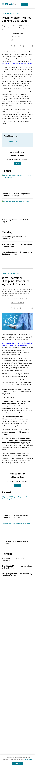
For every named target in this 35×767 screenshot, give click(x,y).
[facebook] (11, 46)
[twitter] (17, 46)
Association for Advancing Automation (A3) (17, 63)
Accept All (17, 763)
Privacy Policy (28, 759)
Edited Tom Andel (17, 33)
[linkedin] (14, 46)
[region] (17, 761)
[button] (3, 4)
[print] (32, 46)
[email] (23, 46)
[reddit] (20, 46)
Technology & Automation (10, 13)
